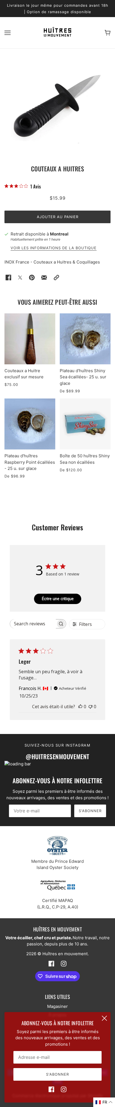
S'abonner (90, 810)
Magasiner (57, 1006)
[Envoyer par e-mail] (44, 277)
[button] (56, 277)
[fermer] (104, 1018)
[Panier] (107, 33)
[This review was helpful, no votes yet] (80, 706)
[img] (51, 1089)
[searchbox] (33, 623)
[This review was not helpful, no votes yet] (90, 706)
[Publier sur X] (20, 277)
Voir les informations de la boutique (54, 248)
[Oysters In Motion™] (57, 35)
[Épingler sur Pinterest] (32, 277)
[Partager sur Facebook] (8, 277)
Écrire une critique (58, 598)
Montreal (59, 234)
